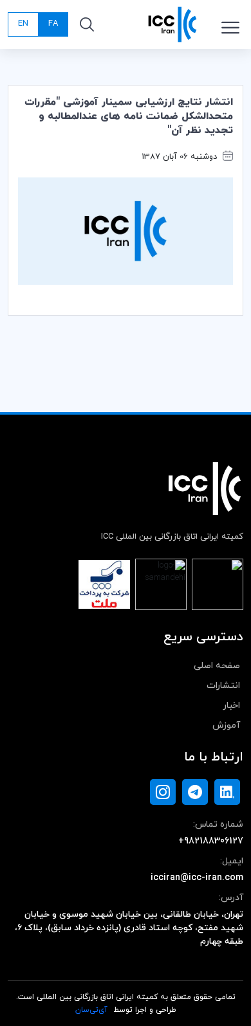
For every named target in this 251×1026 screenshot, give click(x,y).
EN (23, 24)
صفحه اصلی (217, 666)
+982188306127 (210, 841)
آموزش (226, 725)
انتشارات (223, 686)
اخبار (231, 705)
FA (53, 24)
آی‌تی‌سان (91, 1010)
